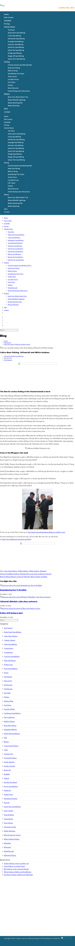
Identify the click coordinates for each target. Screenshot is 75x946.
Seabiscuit (7, 790)
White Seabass (34, 571)
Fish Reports (8, 360)
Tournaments (8, 819)
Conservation (8, 648)
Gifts (6, 108)
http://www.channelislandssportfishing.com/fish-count (46, 532)
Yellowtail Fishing (10, 855)
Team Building (9, 815)
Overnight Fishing (10, 758)
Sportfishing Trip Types (16, 73)
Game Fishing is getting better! (14, 866)
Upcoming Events (10, 827)
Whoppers (7, 847)
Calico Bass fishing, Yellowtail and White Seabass (17, 344)
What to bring (12, 70)
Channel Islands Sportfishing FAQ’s (20, 65)
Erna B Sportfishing (11, 669)
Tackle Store (12, 76)
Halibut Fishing (9, 721)
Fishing (7, 62)
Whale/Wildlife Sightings (16, 100)
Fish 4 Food (8, 681)
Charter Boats (9, 27)
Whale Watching (13, 105)
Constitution (8, 652)
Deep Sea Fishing (14, 68)
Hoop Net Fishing (10, 725)
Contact (7, 112)
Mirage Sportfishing (15, 53)
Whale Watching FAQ (15, 103)
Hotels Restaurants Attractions (19, 91)
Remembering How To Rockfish (13, 590)
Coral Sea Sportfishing (12, 656)
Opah (6, 750)
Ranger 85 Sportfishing (16, 56)
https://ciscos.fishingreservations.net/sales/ (16, 539)
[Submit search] (19, 330)
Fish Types (11, 82)
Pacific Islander (9, 762)
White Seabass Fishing (12, 839)
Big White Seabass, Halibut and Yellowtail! (18, 875)
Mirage (6, 742)
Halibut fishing (23, 571)
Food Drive (7, 705)
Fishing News (8, 701)
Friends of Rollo (9, 709)
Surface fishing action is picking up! (16, 863)
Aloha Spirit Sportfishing (16, 33)
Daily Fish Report (10, 660)
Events (6, 673)
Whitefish (7, 843)
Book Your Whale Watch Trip (18, 97)
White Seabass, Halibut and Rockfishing (17, 872)
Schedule (7, 20)
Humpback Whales (10, 729)
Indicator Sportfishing (15, 44)
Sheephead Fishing (10, 799)
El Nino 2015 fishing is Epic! (11, 613)
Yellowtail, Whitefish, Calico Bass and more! (18, 601)
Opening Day (8, 754)
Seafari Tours (8, 794)
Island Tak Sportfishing (16, 50)
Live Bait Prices (13, 79)
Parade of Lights (9, 766)
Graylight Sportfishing (15, 41)
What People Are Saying (12, 835)
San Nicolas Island (10, 782)
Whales (7, 94)
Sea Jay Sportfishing (11, 786)
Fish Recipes (8, 685)
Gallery (10, 85)
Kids (5, 738)
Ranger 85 (7, 770)
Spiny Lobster (8, 811)
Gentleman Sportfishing (16, 38)
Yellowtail (43, 571)
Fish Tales (7, 693)
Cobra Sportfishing (14, 35)
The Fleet (11, 30)
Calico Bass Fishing (10, 571)
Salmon (6, 778)
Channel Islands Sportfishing (14, 356)
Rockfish (7, 774)
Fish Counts (8, 17)
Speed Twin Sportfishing (16, 59)
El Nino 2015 (8, 665)
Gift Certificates (9, 717)
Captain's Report (9, 640)
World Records (13, 88)
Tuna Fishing (8, 823)
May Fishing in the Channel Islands (16, 869)
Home (6, 14)
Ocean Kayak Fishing (11, 746)
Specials (7, 803)
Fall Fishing (8, 677)
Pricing (6, 23)
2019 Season (8, 628)
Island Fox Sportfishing (16, 47)
